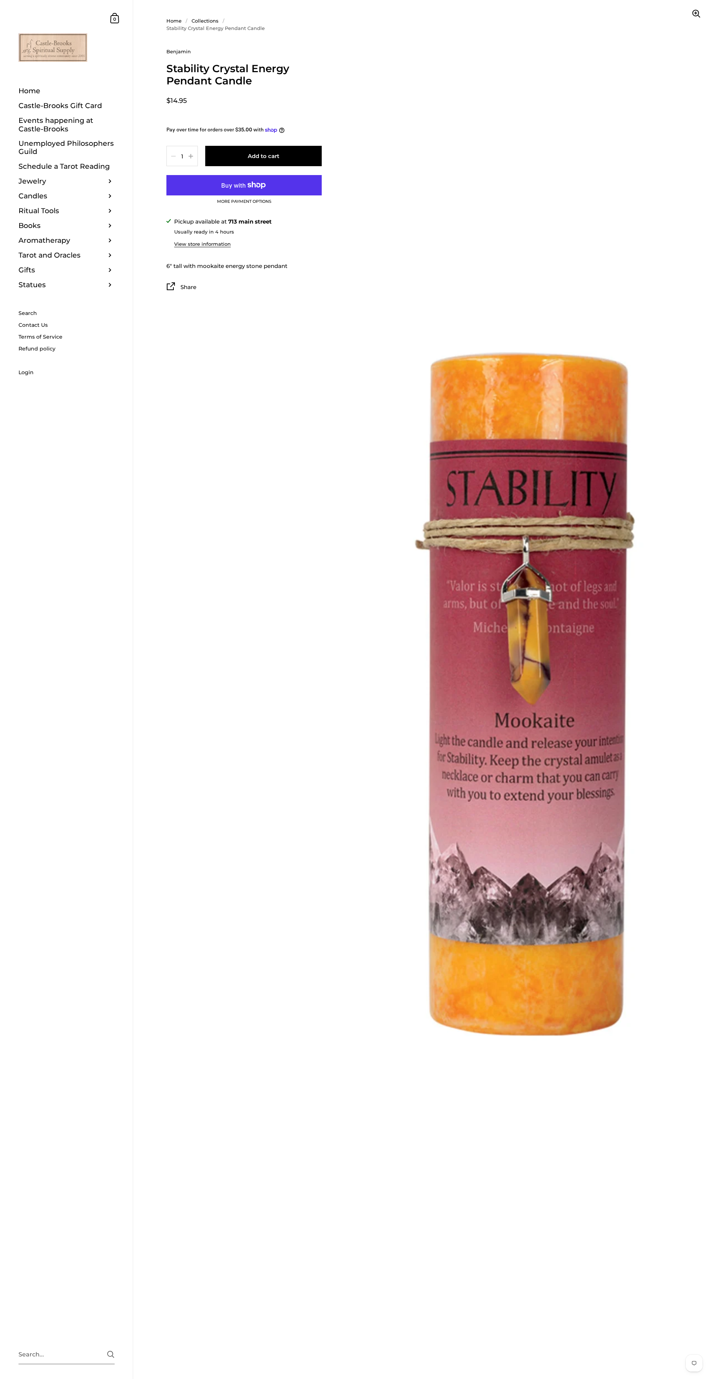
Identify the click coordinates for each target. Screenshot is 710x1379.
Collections (205, 21)
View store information (202, 244)
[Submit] (111, 1354)
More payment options (244, 201)
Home (174, 21)
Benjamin (178, 51)
